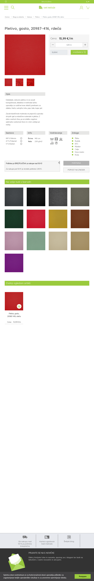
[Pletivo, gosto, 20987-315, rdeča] (36, 220)
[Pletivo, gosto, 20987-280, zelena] (80, 198)
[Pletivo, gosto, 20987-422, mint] (36, 242)
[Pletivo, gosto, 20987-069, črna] (36, 198)
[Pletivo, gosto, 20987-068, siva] (14, 198)
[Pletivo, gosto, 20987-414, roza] (14, 242)
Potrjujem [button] (82, 576)
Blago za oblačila (18, 17)
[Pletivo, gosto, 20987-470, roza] (14, 264)
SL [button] (87, 2)
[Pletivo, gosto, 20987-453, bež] (58, 242)
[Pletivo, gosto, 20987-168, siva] (58, 198)
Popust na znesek (76, 170)
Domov (7, 17)
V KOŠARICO (78, 52)
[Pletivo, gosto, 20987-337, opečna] (80, 220)
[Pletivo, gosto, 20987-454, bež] (80, 242)
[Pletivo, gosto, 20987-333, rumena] (58, 220)
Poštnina (76, 163)
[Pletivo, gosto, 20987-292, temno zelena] (14, 220)
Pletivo (37, 17)
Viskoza (29, 17)
